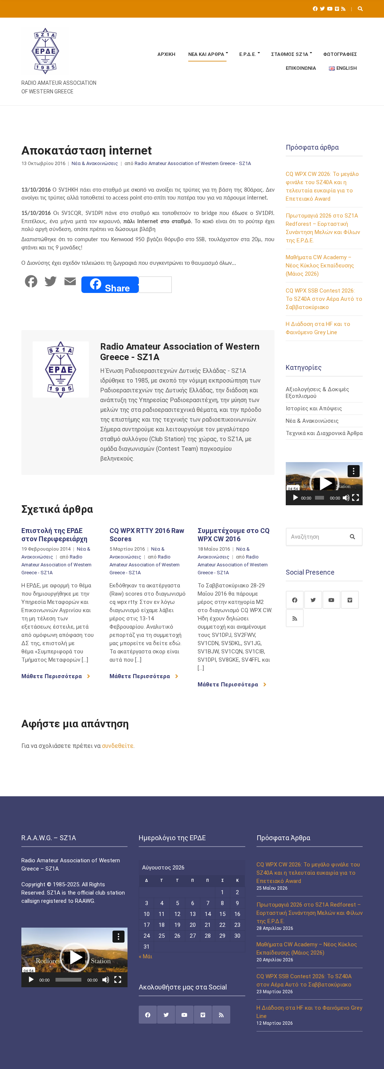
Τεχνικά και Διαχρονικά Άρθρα (324, 433)
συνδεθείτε (118, 745)
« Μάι (145, 956)
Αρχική (167, 54)
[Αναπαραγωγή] (295, 497)
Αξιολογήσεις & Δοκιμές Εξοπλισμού (317, 392)
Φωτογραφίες (340, 54)
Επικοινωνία (301, 68)
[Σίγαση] (346, 497)
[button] (324, 483)
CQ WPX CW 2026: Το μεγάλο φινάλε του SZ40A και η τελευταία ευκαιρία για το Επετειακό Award (308, 872)
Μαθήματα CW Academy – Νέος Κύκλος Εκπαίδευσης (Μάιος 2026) (320, 265)
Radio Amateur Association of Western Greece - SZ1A (193, 163)
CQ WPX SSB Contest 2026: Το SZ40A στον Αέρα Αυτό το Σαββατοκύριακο (324, 299)
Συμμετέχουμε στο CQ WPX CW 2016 (234, 535)
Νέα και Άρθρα (206, 54)
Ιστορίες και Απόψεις (314, 408)
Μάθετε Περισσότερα (52, 676)
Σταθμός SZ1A (289, 54)
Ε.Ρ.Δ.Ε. (247, 54)
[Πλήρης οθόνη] (355, 497)
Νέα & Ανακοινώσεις (95, 163)
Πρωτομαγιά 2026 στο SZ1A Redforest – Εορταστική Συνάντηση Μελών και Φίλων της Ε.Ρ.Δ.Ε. (309, 913)
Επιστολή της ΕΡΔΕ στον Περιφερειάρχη (54, 535)
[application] (324, 483)
